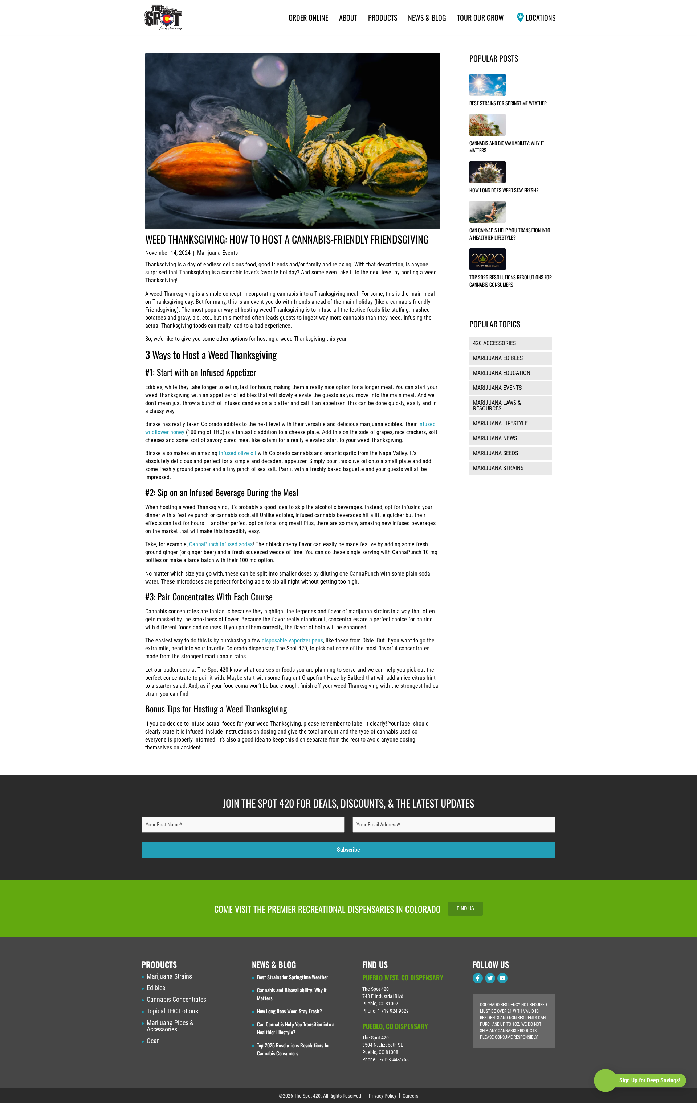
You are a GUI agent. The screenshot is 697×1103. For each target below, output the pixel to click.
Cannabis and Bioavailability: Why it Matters (506, 146)
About (348, 17)
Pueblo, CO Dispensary (395, 1026)
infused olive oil (237, 453)
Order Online (308, 17)
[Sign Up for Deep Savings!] (605, 1080)
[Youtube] (502, 978)
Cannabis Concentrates (176, 999)
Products (382, 17)
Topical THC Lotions (172, 1011)
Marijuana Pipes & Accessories (170, 1026)
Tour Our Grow (480, 17)
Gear (153, 1041)
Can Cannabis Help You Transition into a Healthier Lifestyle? (509, 233)
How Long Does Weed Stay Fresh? (504, 190)
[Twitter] (490, 978)
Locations (540, 17)
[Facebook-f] (478, 978)
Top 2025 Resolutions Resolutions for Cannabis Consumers (510, 280)
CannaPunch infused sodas (221, 544)
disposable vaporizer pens (292, 640)
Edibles (156, 988)
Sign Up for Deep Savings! (649, 1080)
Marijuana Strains (169, 976)
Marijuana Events (217, 252)
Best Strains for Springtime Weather (508, 103)
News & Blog (427, 17)
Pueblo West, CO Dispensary (402, 977)
